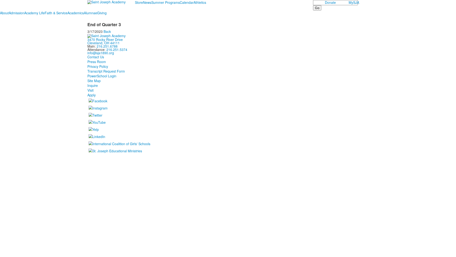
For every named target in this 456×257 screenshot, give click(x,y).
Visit (90, 90)
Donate (330, 2)
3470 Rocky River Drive (105, 39)
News (147, 2)
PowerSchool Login (101, 76)
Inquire (92, 85)
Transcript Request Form (106, 71)
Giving (102, 12)
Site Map (94, 80)
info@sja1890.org (100, 52)
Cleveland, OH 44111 (103, 42)
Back (107, 31)
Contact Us (95, 56)
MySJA (354, 2)
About (4, 12)
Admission (16, 12)
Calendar (187, 2)
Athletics (200, 2)
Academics (75, 12)
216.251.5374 (116, 49)
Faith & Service (56, 12)
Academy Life (34, 12)
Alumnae (90, 12)
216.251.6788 (107, 46)
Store (139, 2)
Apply (91, 95)
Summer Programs (165, 2)
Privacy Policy (97, 66)
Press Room (96, 61)
